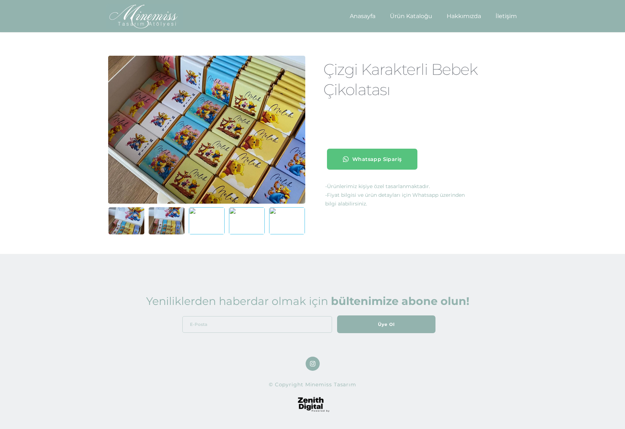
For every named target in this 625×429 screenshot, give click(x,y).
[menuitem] (362, 16)
